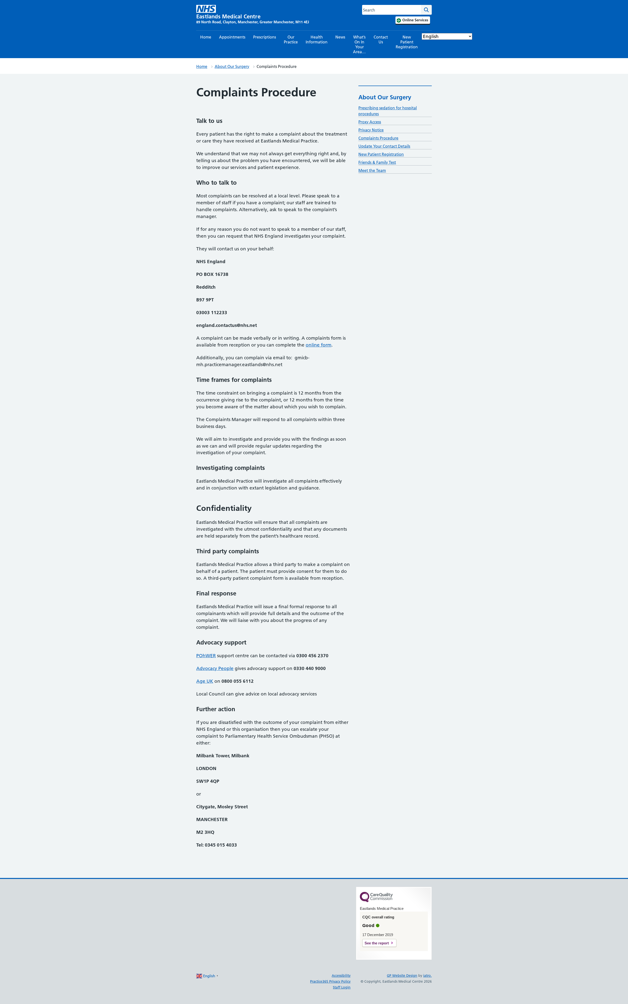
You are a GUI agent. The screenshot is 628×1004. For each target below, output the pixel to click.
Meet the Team (372, 170)
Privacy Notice (371, 130)
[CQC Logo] (376, 901)
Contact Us (381, 39)
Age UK (204, 681)
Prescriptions (264, 37)
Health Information (316, 39)
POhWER (206, 655)
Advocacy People (215, 668)
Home (205, 37)
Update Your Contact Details (384, 146)
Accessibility (341, 975)
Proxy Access (369, 121)
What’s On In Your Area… (359, 44)
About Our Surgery (232, 66)
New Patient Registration (407, 42)
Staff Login (342, 987)
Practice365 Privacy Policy (330, 981)
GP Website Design (402, 975)
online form (318, 345)
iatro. (427, 975)
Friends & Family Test (377, 162)
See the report (377, 943)
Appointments (232, 37)
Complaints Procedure (378, 138)
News (340, 37)
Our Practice (291, 39)
